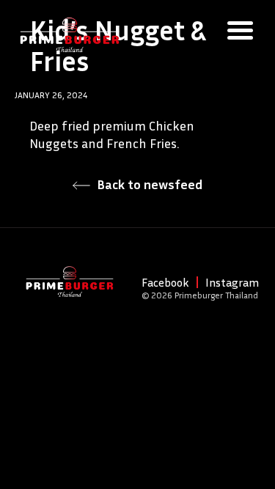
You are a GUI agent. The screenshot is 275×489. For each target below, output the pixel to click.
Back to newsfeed (148, 184)
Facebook (165, 282)
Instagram (232, 282)
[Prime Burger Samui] (69, 33)
